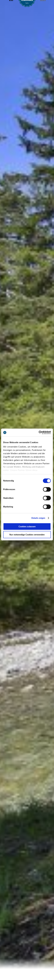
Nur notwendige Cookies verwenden (27, 534)
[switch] (47, 489)
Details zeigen (38, 518)
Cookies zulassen (27, 526)
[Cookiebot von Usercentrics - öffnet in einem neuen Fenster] (39, 432)
